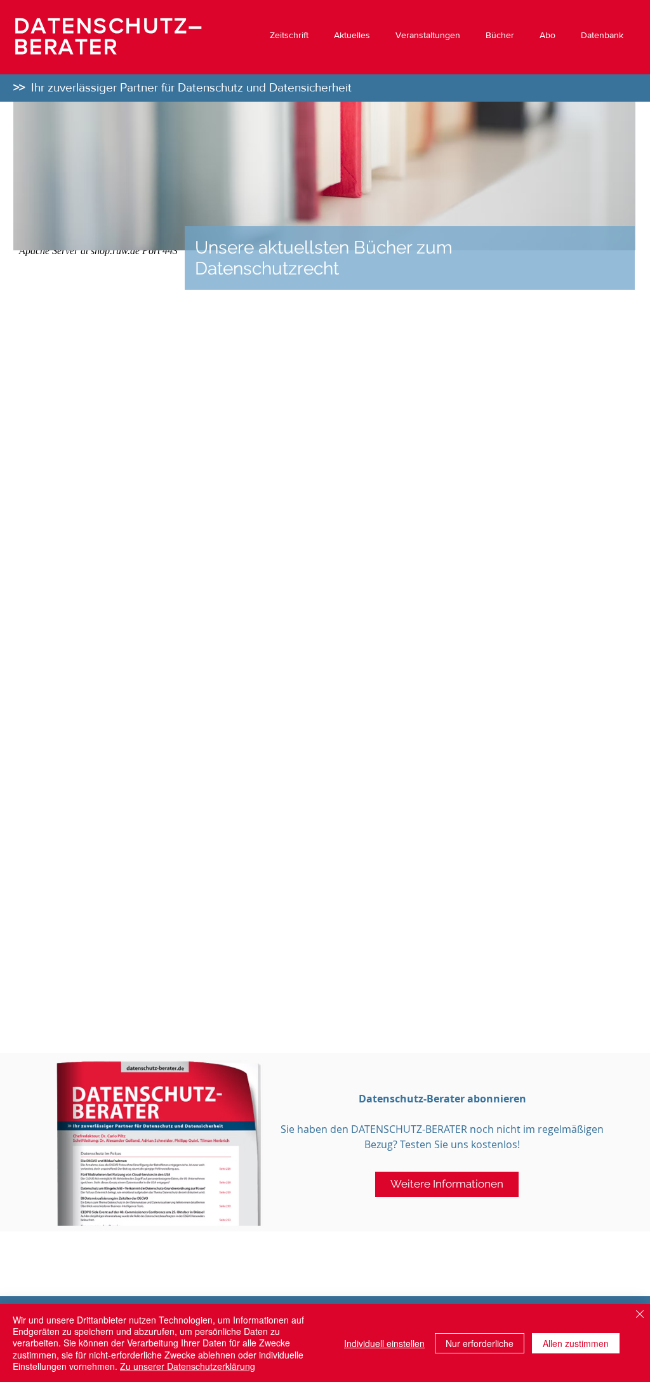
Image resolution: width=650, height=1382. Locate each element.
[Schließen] (639, 1315)
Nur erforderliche (480, 1343)
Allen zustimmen (576, 1343)
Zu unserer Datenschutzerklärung (187, 1366)
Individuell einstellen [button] (384, 1343)
